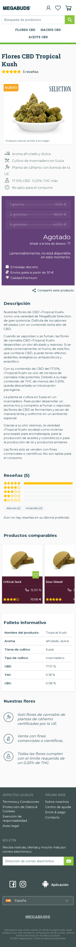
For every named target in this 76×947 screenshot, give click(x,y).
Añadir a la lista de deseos (48, 243)
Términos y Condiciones (21, 802)
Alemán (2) (13, 508)
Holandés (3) (34, 508)
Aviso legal (11, 826)
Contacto (52, 817)
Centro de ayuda (58, 807)
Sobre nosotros (57, 802)
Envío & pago (55, 812)
